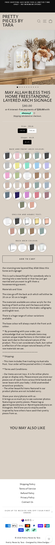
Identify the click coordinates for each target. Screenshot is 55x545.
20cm (22, 131)
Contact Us (27, 502)
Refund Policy (27, 493)
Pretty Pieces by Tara (12, 21)
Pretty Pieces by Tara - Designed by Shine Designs (27, 542)
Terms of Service (27, 489)
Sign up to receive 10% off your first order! (27, 512)
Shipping (17, 116)
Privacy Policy (28, 497)
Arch (27, 142)
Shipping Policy (27, 484)
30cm (32, 131)
